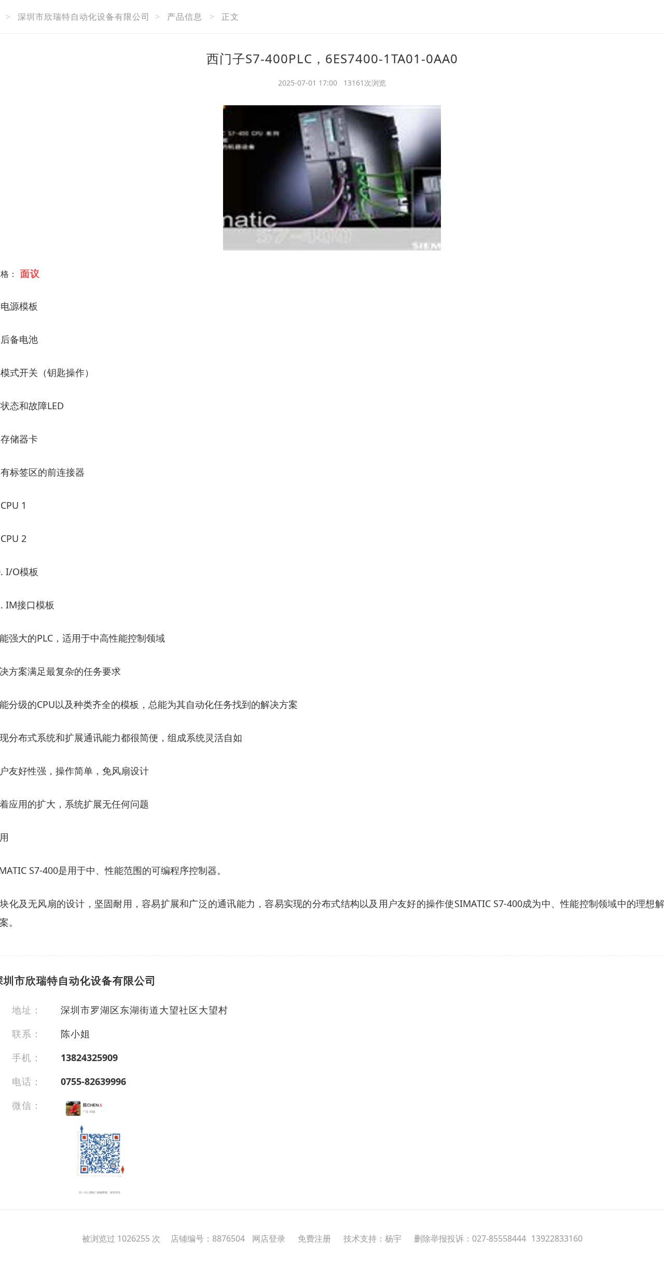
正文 (230, 16)
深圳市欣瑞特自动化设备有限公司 (84, 16)
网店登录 (268, 1238)
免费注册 (314, 1238)
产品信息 (184, 16)
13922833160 (557, 1238)
